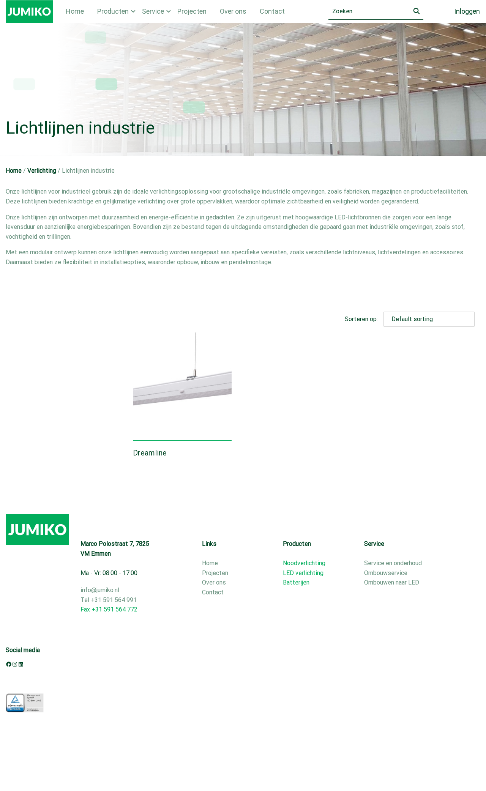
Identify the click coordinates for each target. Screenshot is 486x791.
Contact (272, 11)
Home (75, 11)
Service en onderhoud (393, 563)
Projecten (192, 11)
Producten (113, 11)
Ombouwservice (385, 573)
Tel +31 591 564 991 (108, 599)
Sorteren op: (361, 319)
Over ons (233, 11)
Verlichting (41, 170)
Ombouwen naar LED (391, 582)
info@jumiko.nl (99, 590)
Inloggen (467, 11)
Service (153, 11)
